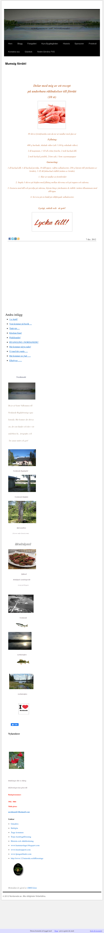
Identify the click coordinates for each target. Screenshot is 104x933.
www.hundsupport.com (21, 849)
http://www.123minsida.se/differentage (27, 858)
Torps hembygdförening (21, 836)
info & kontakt (96, 931)
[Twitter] (13, 239)
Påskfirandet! (15, 337)
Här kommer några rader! (20, 346)
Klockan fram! (15, 332)
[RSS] (18, 239)
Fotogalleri (31, 43)
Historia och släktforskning (22, 841)
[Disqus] (52, 277)
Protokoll (92, 43)
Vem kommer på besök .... (20, 323)
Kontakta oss (14, 51)
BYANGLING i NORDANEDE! (23, 342)
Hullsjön (14, 828)
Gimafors (15, 823)
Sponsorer (79, 43)
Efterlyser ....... (15, 360)
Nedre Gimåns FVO (46, 51)
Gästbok (28, 51)
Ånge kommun (17, 832)
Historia (66, 43)
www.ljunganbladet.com (21, 854)
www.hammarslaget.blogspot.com (25, 845)
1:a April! (13, 319)
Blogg (19, 43)
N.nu (56, 931)
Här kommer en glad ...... (20, 355)
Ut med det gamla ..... (18, 351)
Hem (10, 43)
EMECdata (32, 887)
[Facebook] (10, 239)
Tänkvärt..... (14, 328)
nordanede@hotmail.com (19, 812)
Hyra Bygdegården (49, 43)
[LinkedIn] (15, 239)
